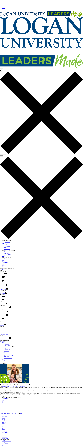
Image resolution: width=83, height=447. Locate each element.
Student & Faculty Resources (5, 262)
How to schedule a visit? (4, 437)
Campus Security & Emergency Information (6, 441)
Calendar (2, 9)
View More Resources (2, 341)
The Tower (5, 258)
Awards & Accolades (6, 253)
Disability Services (3, 442)
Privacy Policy (3, 444)
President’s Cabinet (3, 418)
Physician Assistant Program (7, 345)
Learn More (1, 269)
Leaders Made (5, 357)
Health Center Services (4, 430)
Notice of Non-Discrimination (5, 443)
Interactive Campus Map (4, 431)
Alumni (2, 263)
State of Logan (3, 419)
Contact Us (3, 428)
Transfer (5, 247)
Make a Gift (3, 264)
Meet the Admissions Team (7, 249)
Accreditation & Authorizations (7, 254)
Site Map (2, 445)
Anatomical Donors (4, 426)
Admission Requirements (6, 248)
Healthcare (11, 386)
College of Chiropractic (7, 241)
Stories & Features (6, 360)
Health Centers (3, 8)
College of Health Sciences (7, 242)
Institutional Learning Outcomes (5, 417)
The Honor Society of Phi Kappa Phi (8, 255)
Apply (2, 261)
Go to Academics (6, 343)
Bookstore (3, 427)
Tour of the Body (3, 433)
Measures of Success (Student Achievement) (8, 355)
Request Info (3, 260)
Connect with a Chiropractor (7, 246)
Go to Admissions (6, 244)
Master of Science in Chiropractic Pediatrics (20, 386)
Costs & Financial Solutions (7, 349)
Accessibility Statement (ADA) (5, 440)
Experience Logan (6, 350)
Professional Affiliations (6, 356)
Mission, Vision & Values (4, 416)
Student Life (5, 251)
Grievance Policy (3, 423)
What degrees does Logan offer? (5, 438)
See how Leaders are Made (7, 353)
